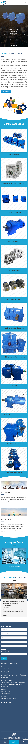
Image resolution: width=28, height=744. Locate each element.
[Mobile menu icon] (25, 2)
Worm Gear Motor (14, 270)
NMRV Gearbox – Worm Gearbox (14, 183)
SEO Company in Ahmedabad (20, 738)
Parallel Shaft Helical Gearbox (14, 328)
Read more (5, 615)
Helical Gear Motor (14, 241)
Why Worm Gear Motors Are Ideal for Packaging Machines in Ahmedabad (13, 603)
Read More (7, 91)
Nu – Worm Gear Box (14, 212)
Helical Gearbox (14, 154)
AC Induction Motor (14, 299)
